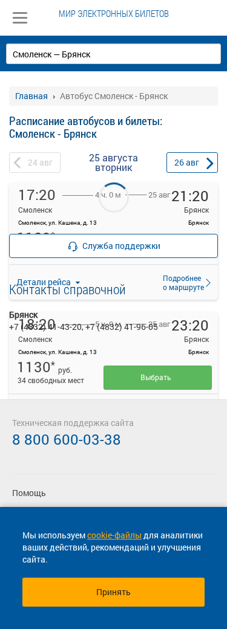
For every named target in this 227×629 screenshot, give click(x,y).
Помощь (29, 492)
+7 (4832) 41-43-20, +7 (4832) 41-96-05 (83, 326)
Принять (113, 592)
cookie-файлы (114, 535)
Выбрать (157, 377)
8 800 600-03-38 (66, 439)
